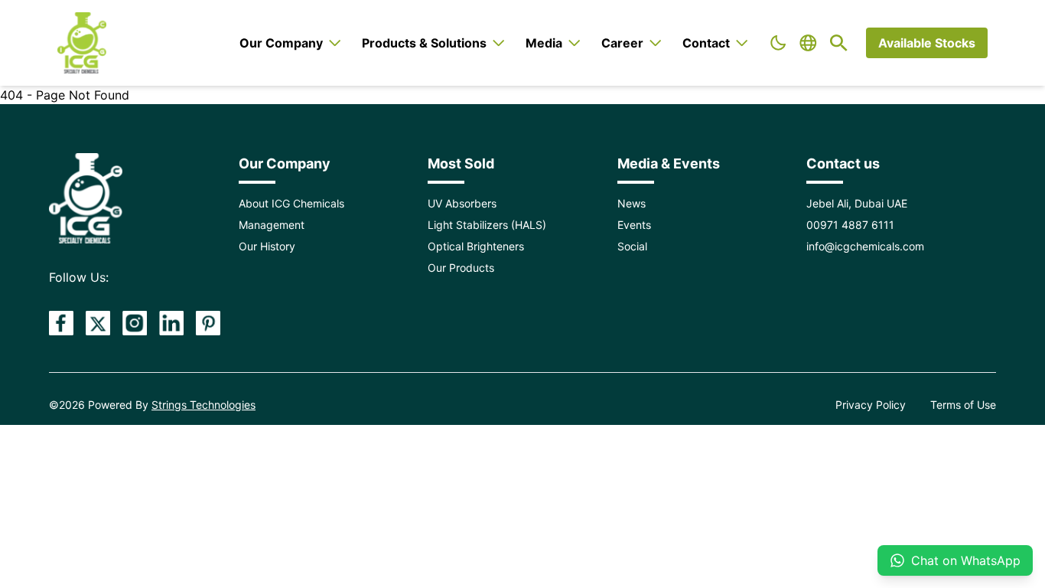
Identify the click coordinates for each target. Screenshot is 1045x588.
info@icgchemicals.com (865, 246)
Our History (267, 246)
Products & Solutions (424, 43)
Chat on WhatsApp (966, 560)
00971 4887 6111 (850, 224)
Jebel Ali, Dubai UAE (856, 203)
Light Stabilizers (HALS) (487, 224)
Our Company (281, 43)
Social (632, 246)
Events (634, 224)
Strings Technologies (203, 404)
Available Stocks (926, 43)
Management (271, 224)
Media (544, 43)
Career (622, 43)
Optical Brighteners (476, 246)
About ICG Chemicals (291, 203)
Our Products (461, 267)
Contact (706, 43)
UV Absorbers (462, 203)
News (631, 203)
